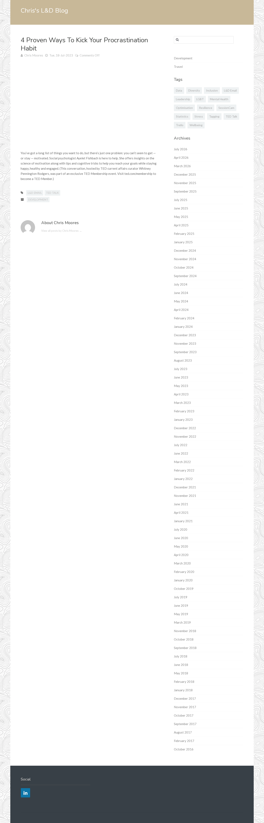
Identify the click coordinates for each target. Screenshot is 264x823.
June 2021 (181, 504)
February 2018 (184, 681)
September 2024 (185, 276)
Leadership (183, 99)
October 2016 (183, 749)
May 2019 (181, 614)
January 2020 (183, 580)
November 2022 (185, 436)
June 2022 (181, 453)
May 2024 (181, 301)
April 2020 (181, 555)
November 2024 (185, 259)
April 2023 (181, 394)
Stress (198, 116)
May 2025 (181, 217)
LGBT (200, 99)
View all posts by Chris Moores (61, 230)
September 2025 (185, 191)
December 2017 (185, 698)
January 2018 (183, 690)
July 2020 (180, 529)
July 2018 (180, 656)
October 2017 (183, 715)
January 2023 (183, 419)
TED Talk (52, 192)
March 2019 (182, 622)
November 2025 (185, 183)
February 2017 (184, 741)
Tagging (214, 116)
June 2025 (181, 208)
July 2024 (180, 284)
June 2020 (181, 538)
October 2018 (183, 639)
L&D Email (35, 192)
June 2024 (181, 293)
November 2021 (185, 495)
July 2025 (180, 200)
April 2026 (181, 157)
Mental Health (219, 99)
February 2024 (184, 318)
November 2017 (185, 707)
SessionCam (226, 107)
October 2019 (183, 588)
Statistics (182, 116)
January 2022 (183, 479)
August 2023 (183, 360)
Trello (179, 125)
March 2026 (182, 166)
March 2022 (182, 462)
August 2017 (183, 732)
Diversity (194, 90)
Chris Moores (33, 55)
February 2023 (184, 411)
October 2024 (183, 267)
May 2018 (181, 673)
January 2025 (183, 242)
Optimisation (184, 107)
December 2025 (185, 174)
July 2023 (180, 369)
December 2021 (185, 487)
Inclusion (212, 90)
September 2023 (185, 352)
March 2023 (182, 402)
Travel (178, 66)
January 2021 (183, 521)
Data (179, 90)
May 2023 (181, 386)
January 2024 (183, 326)
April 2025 (181, 225)
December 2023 (185, 335)
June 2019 (181, 605)
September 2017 (185, 724)
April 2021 (181, 512)
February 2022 (184, 470)
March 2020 (182, 563)
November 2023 (185, 343)
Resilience (205, 107)
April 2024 (181, 310)
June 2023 (181, 377)
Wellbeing (196, 125)
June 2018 (181, 665)
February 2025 (184, 233)
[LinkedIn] (25, 792)
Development (38, 199)
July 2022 (180, 445)
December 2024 (185, 250)
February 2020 (184, 572)
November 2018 (185, 631)
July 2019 (180, 597)
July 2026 (180, 149)
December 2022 (185, 428)
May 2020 (181, 546)
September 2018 (185, 648)
